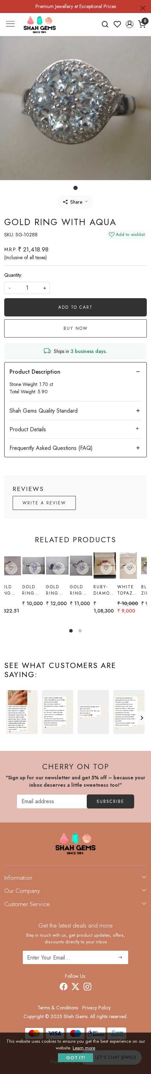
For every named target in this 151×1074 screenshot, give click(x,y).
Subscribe (110, 801)
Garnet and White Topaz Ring (114, 590)
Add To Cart (75, 307)
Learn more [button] (84, 1047)
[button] (129, 24)
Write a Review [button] (44, 503)
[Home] (39, 24)
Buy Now (76, 328)
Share (76, 201)
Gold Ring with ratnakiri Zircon (139, 590)
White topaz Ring (41, 590)
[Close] (143, 8)
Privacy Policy (96, 1007)
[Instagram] (87, 988)
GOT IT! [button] (75, 1057)
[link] (105, 24)
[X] (75, 988)
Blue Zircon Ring (66, 590)
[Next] (141, 718)
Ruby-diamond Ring (20, 590)
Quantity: (13, 275)
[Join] (120, 957)
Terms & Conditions (58, 1007)
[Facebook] (63, 988)
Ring (86, 587)
